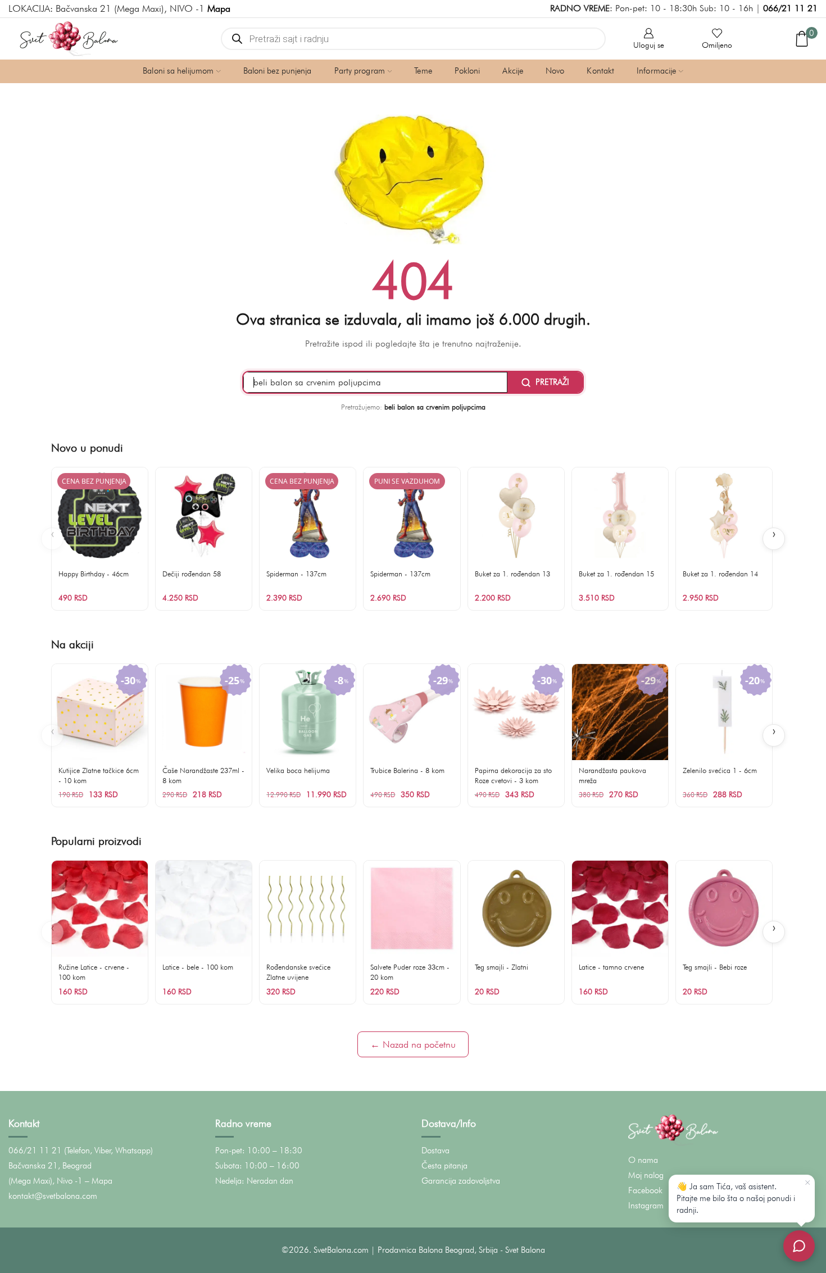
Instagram (646, 1206)
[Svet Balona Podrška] (799, 1246)
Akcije (512, 71)
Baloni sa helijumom (178, 71)
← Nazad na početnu (413, 1044)
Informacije (656, 71)
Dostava (435, 1150)
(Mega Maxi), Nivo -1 (45, 1181)
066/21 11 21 (790, 8)
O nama (643, 1160)
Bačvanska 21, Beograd (50, 1166)
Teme (423, 71)
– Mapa (98, 1181)
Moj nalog (646, 1175)
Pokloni (467, 71)
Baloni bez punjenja (277, 71)
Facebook (645, 1190)
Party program (359, 71)
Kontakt (600, 71)
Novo (555, 71)
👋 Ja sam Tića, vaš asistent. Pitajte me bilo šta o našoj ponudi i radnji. (736, 1198)
